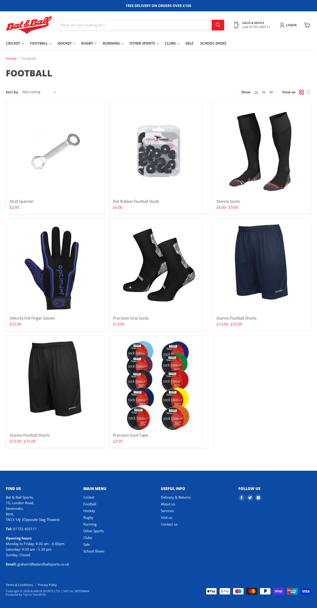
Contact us (169, 524)
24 (256, 92)
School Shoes (213, 43)
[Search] (218, 25)
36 (263, 92)
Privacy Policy (47, 585)
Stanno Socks (228, 201)
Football (39, 43)
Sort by (12, 92)
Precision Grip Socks (131, 318)
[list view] (308, 92)
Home (11, 58)
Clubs (171, 43)
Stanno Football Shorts (237, 318)
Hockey (65, 43)
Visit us (166, 517)
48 (271, 92)
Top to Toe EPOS (34, 594)
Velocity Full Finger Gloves (32, 318)
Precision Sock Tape (130, 435)
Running (112, 43)
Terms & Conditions (19, 585)
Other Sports (142, 43)
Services (167, 510)
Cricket (13, 43)
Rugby (87, 43)
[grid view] (301, 92)
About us (168, 504)
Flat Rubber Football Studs (136, 201)
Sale (189, 43)
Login (291, 25)
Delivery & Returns (176, 497)
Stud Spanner (22, 201)
